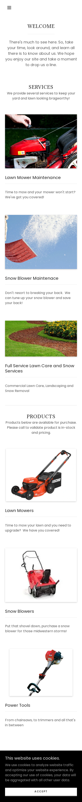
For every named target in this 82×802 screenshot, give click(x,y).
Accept (41, 791)
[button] (9, 7)
